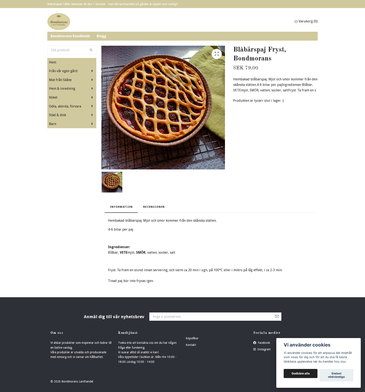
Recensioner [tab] (154, 206)
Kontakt (191, 345)
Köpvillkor (192, 338)
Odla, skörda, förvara (65, 106)
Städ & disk (57, 115)
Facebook (263, 342)
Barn (52, 124)
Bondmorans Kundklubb (70, 36)
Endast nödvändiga (336, 375)
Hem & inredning (62, 89)
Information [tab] (121, 206)
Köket (53, 97)
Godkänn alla (300, 373)
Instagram (264, 349)
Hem (52, 62)
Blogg (101, 36)
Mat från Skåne (60, 80)
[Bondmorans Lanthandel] (58, 21)
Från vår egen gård (63, 71)
